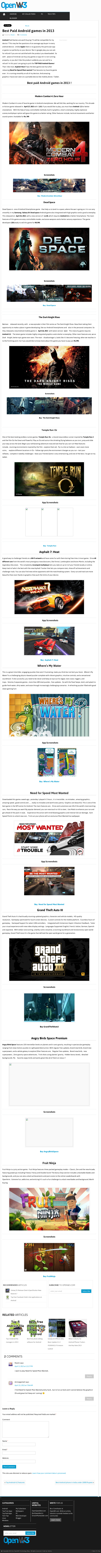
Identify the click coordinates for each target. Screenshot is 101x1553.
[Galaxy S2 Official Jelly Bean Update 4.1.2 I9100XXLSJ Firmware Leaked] (57, 1336)
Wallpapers (20, 1511)
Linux (4, 1518)
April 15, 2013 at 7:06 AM (24, 1385)
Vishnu (50, 1551)
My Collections (27, 14)
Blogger (13, 18)
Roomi (13, 35)
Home (4, 14)
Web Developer (21, 1516)
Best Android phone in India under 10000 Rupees (74, 1482)
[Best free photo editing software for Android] (36, 1336)
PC (42, 14)
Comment (6, 1420)
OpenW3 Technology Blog (19, 6)
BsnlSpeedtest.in (37, 1513)
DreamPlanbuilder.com (40, 1516)
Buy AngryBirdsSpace (49, 1151)
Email (5, 1450)
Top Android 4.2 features (15, 1482)
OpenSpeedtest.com (39, 1511)
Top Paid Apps (7, 1513)
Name (5, 1441)
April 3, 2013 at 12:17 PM (24, 1366)
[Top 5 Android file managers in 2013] (15, 1336)
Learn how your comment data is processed (49, 1473)
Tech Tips (50, 14)
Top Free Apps (7, 1511)
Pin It (27, 26)
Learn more (55, 1520)
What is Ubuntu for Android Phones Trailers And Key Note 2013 (77, 1342)
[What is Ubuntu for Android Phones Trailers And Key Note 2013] (78, 1336)
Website (5, 1458)
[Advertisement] (77, 57)
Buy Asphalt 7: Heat (49, 660)
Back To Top (96, 1551)
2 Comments (23, 35)
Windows (5, 1520)
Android (12, 14)
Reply (89, 1376)
